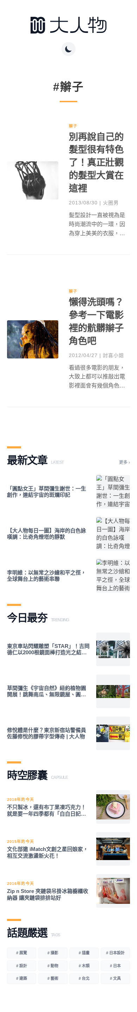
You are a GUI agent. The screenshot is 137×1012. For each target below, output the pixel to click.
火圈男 (111, 202)
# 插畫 (84, 953)
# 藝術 (52, 978)
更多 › (124, 462)
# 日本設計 (115, 953)
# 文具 (115, 978)
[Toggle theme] (68, 49)
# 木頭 (84, 966)
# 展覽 (21, 953)
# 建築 (21, 978)
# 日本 (115, 966)
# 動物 (52, 966)
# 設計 (21, 966)
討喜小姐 (113, 355)
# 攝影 (52, 953)
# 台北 (84, 978)
